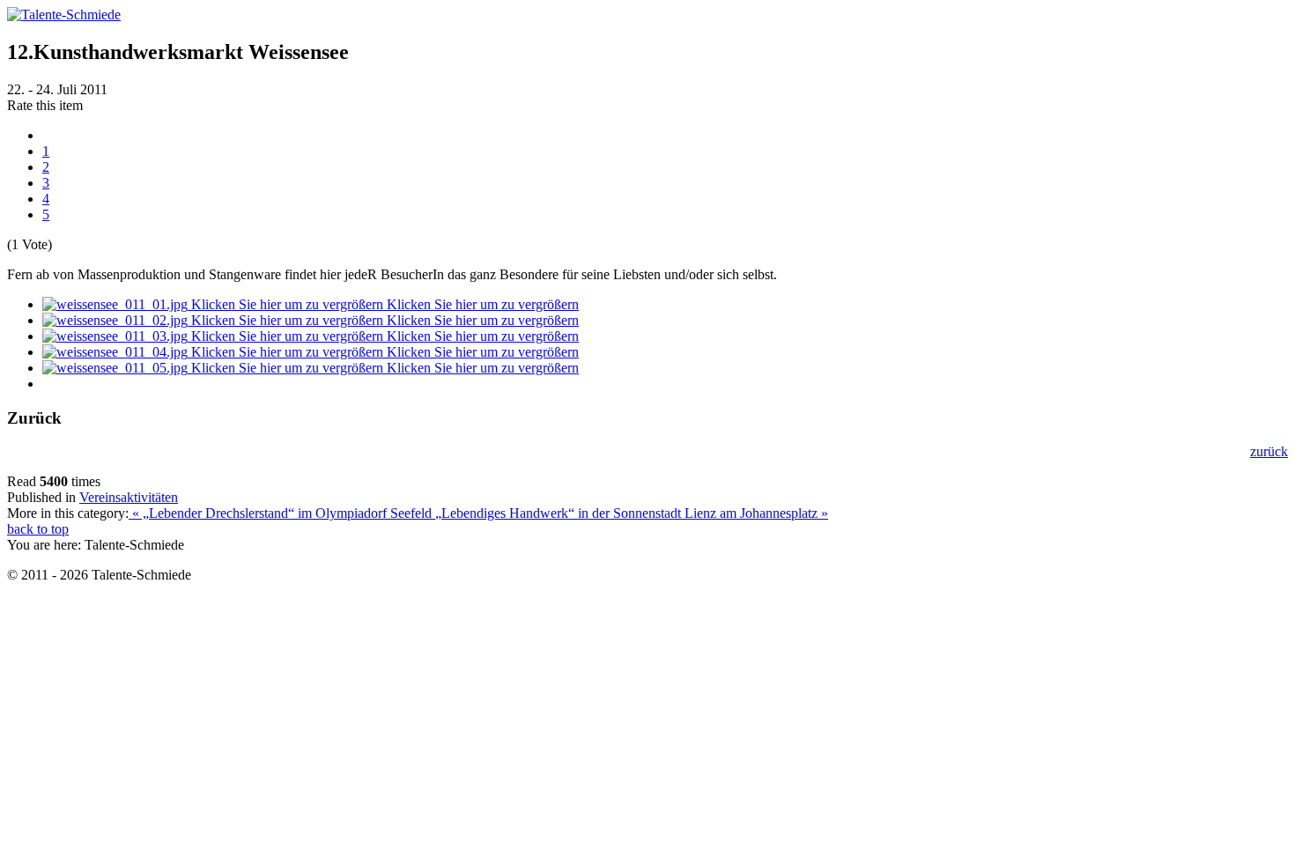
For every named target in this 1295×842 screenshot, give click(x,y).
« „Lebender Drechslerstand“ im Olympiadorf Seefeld (282, 513)
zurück (1269, 451)
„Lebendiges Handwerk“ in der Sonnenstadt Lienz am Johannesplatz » (631, 513)
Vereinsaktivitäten (128, 497)
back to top (38, 528)
